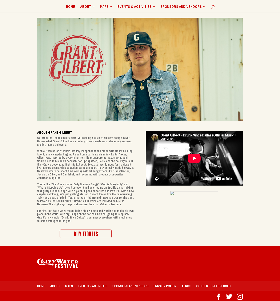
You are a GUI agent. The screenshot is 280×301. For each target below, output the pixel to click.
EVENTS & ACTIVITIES (135, 7)
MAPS (104, 7)
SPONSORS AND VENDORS (181, 7)
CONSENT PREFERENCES (213, 286)
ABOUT (85, 7)
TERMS (186, 286)
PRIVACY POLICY (165, 286)
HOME (70, 7)
